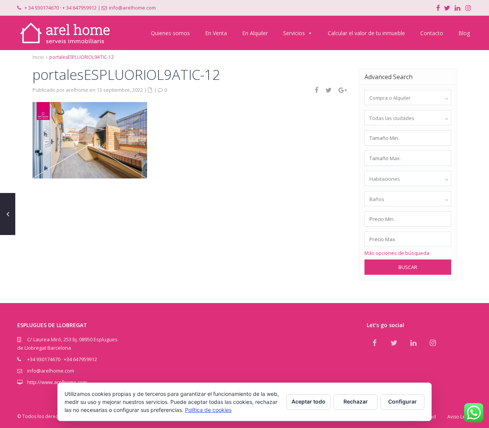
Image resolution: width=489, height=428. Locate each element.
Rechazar (355, 401)
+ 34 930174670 (41, 7)
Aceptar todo (308, 401)
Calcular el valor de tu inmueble (366, 33)
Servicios (294, 33)
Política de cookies (208, 410)
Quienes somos (170, 33)
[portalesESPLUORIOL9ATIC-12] (89, 139)
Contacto (431, 33)
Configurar (402, 401)
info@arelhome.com (132, 7)
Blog (464, 33)
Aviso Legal (459, 416)
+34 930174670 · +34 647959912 (62, 359)
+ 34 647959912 (79, 7)
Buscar (407, 267)
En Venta (216, 33)
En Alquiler (255, 33)
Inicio (38, 57)
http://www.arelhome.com (57, 382)
